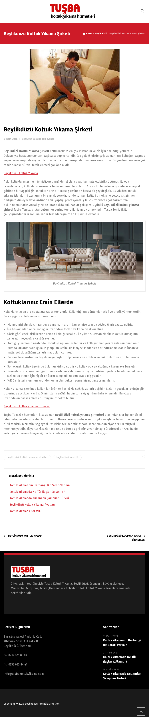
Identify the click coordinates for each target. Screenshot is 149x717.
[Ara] (142, 11)
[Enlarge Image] (74, 81)
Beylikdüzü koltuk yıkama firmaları (27, 406)
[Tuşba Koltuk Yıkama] (74, 11)
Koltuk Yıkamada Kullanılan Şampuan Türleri (39, 498)
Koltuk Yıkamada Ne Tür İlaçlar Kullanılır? (37, 491)
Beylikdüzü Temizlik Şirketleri (42, 703)
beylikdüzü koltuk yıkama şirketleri (27, 457)
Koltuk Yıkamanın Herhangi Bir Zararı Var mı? (39, 485)
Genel (50, 139)
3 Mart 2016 (11, 139)
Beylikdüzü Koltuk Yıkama (21, 173)
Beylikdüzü (39, 139)
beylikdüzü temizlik (67, 457)
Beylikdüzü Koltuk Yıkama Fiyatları (32, 504)
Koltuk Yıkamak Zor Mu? (25, 511)
